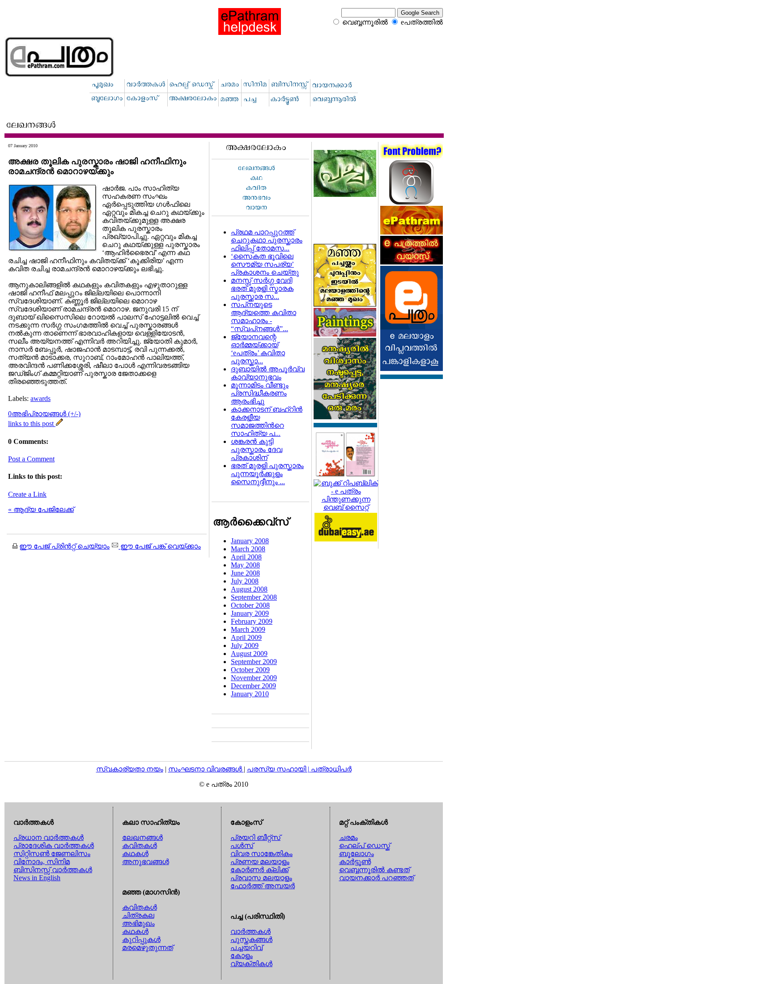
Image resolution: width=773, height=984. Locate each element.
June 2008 (245, 573)
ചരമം (348, 837)
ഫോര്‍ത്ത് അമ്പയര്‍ (262, 886)
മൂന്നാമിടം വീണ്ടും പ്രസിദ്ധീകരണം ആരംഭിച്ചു (260, 393)
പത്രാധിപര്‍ (331, 769)
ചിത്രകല (138, 915)
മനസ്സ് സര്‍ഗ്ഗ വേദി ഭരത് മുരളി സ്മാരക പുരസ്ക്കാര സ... (262, 288)
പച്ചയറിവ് (246, 947)
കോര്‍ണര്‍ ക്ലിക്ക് (259, 869)
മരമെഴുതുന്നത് (147, 947)
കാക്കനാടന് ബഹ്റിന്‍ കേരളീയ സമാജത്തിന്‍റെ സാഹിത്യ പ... (266, 421)
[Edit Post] (59, 423)
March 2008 (248, 549)
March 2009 (248, 629)
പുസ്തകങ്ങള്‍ (251, 939)
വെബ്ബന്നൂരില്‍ (365, 22)
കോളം (241, 955)
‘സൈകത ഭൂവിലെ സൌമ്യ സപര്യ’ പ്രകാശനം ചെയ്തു (265, 264)
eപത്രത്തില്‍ (422, 22)
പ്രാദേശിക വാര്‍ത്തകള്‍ (53, 845)
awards (40, 398)
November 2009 (254, 678)
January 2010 (250, 694)
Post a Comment (31, 459)
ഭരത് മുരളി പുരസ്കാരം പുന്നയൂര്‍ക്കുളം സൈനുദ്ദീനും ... (267, 474)
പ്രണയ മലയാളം (259, 861)
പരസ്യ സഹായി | (279, 769)
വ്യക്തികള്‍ (251, 963)
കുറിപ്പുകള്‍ (141, 939)
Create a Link (27, 494)
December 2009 (253, 686)
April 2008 (246, 557)
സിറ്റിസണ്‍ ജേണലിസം (51, 853)
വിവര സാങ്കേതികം (261, 853)
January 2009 (250, 613)
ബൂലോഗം (356, 853)
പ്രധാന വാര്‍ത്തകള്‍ (48, 837)
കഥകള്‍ (135, 853)
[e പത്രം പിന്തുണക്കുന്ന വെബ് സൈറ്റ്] (346, 507)
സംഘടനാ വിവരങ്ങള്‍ (206, 769)
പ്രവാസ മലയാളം (261, 878)
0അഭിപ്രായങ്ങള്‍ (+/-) (44, 413)
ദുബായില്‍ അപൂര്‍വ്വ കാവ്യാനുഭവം (268, 373)
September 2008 (254, 597)
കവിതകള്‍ (139, 845)
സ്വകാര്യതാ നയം (129, 769)
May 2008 (245, 565)
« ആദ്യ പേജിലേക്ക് (41, 509)
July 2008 (245, 581)
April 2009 (246, 637)
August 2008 (249, 589)
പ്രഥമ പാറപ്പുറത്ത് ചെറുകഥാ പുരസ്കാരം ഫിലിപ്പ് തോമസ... (266, 240)
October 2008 (250, 605)
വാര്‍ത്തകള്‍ (250, 931)
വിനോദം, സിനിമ (41, 861)
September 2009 (254, 661)
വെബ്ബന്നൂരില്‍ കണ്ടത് (374, 869)
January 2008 (250, 541)
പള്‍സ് (241, 845)
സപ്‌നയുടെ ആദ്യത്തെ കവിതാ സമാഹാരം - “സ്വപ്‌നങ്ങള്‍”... (263, 316)
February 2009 (251, 621)
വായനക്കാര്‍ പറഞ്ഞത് (376, 878)
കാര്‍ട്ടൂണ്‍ (355, 861)
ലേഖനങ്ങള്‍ (142, 837)
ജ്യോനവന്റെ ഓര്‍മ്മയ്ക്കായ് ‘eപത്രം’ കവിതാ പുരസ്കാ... (258, 349)
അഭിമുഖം (138, 923)
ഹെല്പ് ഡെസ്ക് (364, 845)
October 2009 (250, 669)
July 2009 (245, 645)
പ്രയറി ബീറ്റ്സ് (255, 837)
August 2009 (249, 653)
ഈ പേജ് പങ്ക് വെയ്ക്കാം (160, 546)
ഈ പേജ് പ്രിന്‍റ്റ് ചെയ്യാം (64, 546)
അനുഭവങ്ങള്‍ (145, 861)
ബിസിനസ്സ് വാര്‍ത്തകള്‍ (52, 869)
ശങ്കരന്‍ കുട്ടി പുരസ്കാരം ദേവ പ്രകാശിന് (256, 449)
